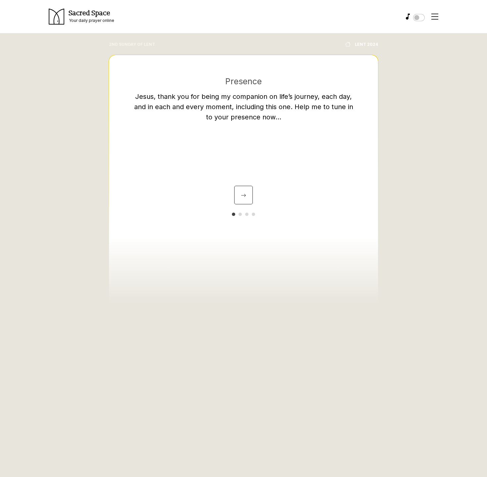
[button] (233, 214)
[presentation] (243, 195)
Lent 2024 (366, 44)
